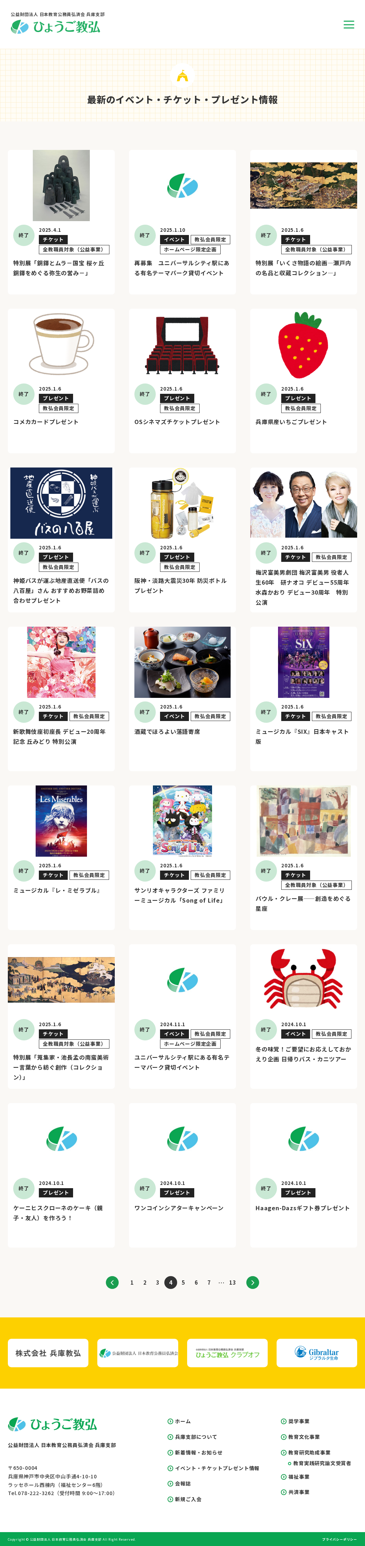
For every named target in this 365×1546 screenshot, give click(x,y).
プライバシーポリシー (339, 1539)
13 (232, 1282)
